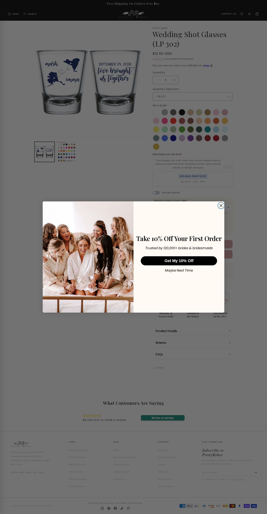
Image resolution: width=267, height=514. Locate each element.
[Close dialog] (221, 205)
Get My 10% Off (179, 260)
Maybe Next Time (179, 270)
